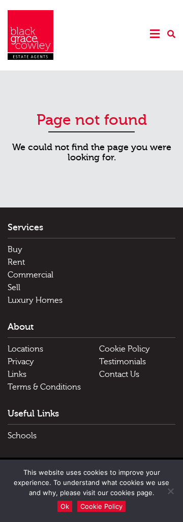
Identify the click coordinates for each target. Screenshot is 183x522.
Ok (64, 506)
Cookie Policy (124, 349)
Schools (22, 435)
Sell (14, 287)
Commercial (30, 275)
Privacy (21, 361)
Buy (15, 249)
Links (17, 374)
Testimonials (122, 361)
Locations (25, 349)
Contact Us (119, 374)
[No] (170, 491)
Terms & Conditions (44, 387)
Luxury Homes (35, 300)
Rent (16, 262)
